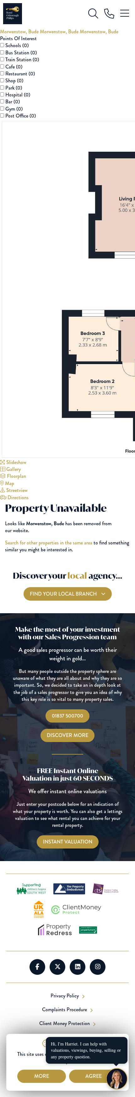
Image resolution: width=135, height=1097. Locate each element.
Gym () (14, 108)
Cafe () (13, 66)
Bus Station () (21, 52)
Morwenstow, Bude (20, 31)
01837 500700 (67, 715)
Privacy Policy (65, 995)
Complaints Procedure (65, 1009)
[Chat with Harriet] (116, 1078)
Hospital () (17, 94)
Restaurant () (20, 73)
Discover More (67, 735)
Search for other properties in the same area (48, 542)
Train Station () (22, 59)
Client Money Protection (65, 1023)
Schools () (17, 45)
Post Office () (20, 115)
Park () (13, 87)
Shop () (14, 80)
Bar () (12, 101)
